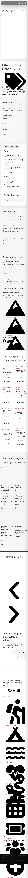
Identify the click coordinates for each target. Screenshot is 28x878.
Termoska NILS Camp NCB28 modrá (20, 413)
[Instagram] (8, 341)
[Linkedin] (12, 341)
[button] (8, 134)
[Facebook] (4, 341)
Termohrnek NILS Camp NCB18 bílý (7, 371)
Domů (3, 10)
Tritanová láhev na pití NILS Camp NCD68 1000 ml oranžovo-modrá (20, 434)
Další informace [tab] (14, 146)
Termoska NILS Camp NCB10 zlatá (7, 392)
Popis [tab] (6, 146)
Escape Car (18, 526)
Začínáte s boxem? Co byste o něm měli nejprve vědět (7, 528)
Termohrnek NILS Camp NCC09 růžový (20, 372)
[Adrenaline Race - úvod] (3, 3)
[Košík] (22, 3)
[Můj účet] (19, 3)
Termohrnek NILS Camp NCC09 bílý (7, 434)
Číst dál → (4, 504)
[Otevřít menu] (25, 3)
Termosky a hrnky (15, 10)
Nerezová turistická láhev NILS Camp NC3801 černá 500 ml (7, 412)
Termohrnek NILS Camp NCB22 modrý (20, 392)
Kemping (8, 10)
